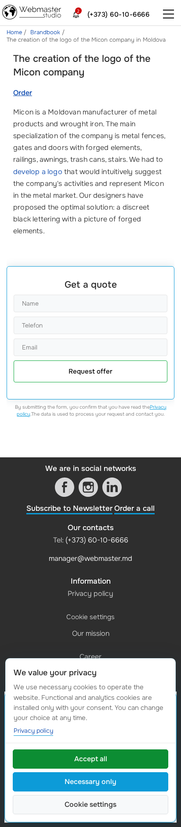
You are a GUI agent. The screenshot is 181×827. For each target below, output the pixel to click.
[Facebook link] (64, 487)
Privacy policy (90, 593)
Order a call (134, 508)
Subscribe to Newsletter (69, 508)
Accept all (90, 758)
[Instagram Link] (88, 487)
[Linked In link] (112, 487)
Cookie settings (90, 617)
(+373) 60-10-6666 (118, 14)
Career (90, 656)
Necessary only (90, 781)
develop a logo (37, 171)
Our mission (90, 633)
